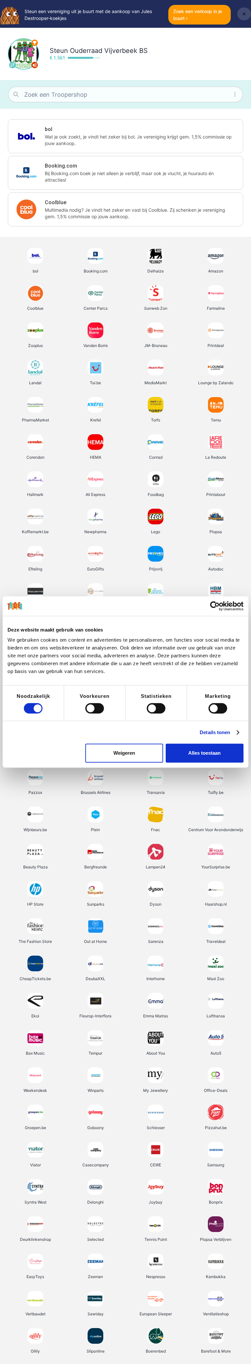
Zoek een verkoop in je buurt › (197, 14)
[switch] (94, 708)
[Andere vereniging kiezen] (12, 65)
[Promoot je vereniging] (34, 65)
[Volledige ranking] (34, 43)
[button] (125, 136)
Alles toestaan (204, 753)
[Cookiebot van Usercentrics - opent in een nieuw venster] (214, 606)
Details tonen (215, 732)
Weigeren (124, 753)
